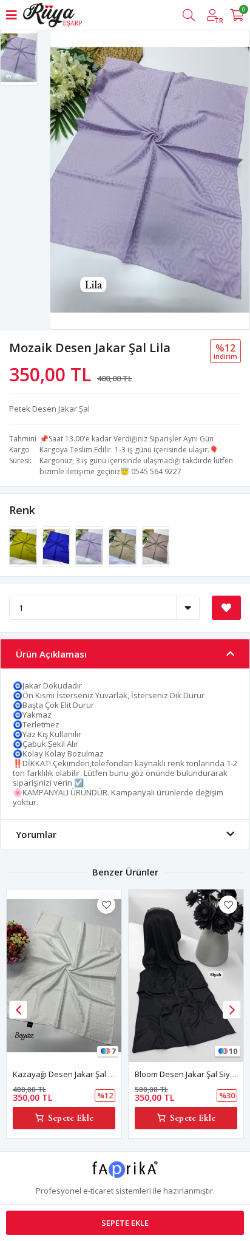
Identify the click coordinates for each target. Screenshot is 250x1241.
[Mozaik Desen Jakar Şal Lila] (90, 545)
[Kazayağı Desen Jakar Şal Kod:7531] (64, 975)
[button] (232, 1010)
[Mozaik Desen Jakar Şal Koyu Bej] (123, 545)
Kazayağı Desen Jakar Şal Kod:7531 (77, 1074)
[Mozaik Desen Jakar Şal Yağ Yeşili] (24, 545)
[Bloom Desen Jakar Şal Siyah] (186, 975)
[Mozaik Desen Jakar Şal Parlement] (57, 545)
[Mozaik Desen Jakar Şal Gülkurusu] (156, 545)
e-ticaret (98, 1190)
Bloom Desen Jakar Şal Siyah (187, 1074)
